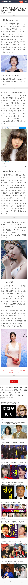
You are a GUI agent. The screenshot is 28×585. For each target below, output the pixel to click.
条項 (14, 582)
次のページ (14, 381)
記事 (21, 1)
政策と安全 (10, 582)
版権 (22, 582)
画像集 (25, 1)
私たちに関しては (4, 582)
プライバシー (18, 582)
